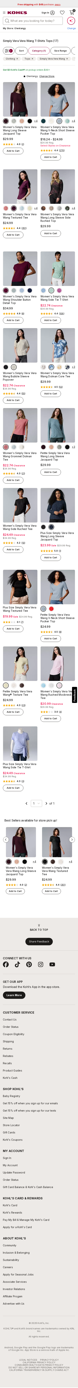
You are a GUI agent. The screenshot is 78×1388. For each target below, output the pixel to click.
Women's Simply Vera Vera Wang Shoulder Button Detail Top (20, 299)
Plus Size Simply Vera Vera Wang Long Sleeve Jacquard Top (57, 536)
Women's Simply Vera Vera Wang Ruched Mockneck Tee (57, 694)
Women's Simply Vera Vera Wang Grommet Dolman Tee (20, 456)
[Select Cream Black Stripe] (14, 367)
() (22, 144)
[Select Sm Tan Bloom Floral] (59, 367)
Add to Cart (13, 151)
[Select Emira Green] (14, 290)
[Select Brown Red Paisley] (43, 208)
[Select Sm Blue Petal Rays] (51, 367)
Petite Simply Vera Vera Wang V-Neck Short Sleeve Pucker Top (57, 618)
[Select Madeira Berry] (14, 208)
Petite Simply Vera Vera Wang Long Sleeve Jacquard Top (55, 456)
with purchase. (39, 4)
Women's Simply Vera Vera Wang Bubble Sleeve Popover (20, 376)
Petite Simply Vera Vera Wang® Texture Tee (17, 693)
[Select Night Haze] (30, 121)
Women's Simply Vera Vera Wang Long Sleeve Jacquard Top (20, 130)
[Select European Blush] (6, 208)
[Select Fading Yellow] (30, 208)
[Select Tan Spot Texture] (43, 367)
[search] (7, 20)
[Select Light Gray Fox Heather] (51, 685)
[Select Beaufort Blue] (43, 121)
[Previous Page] (26, 803)
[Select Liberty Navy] (30, 290)
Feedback (74, 695)
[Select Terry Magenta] (59, 290)
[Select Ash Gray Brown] (22, 447)
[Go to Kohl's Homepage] (17, 12)
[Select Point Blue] (59, 121)
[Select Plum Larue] (22, 685)
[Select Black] (45, 862)
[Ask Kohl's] (71, 21)
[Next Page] (46, 803)
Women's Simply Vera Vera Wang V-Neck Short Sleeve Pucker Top (57, 130)
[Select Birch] (51, 121)
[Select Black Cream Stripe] (6, 367)
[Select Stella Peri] (43, 290)
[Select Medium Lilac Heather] (59, 685)
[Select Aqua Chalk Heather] (43, 685)
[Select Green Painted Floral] (67, 208)
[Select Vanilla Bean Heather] (14, 121)
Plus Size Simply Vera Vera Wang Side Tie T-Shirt (19, 765)
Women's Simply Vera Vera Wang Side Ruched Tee (20, 527)
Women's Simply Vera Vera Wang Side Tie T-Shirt (57, 298)
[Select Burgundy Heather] (6, 121)
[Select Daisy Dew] (14, 685)
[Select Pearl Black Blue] (51, 527)
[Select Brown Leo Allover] (51, 208)
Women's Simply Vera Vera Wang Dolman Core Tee (57, 374)
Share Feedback (39, 941)
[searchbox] (33, 21)
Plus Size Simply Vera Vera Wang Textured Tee (19, 609)
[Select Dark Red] (51, 609)
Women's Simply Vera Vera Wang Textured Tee (20, 216)
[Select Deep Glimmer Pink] (22, 121)
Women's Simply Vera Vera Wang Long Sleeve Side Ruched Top (57, 217)
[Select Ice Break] (22, 208)
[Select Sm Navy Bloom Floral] (67, 367)
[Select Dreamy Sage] (67, 121)
